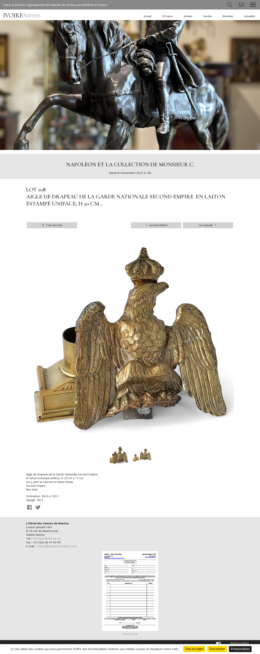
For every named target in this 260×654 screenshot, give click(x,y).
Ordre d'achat (130, 634)
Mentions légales (239, 643)
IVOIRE (22, 15)
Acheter (188, 16)
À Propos (167, 16)
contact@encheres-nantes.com (56, 546)
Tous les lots (54, 225)
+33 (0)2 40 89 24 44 (46, 538)
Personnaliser (240, 649)
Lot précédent (157, 225)
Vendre (207, 16)
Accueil (148, 16)
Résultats (228, 16)
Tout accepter (194, 649)
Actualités (249, 16)
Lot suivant (206, 225)
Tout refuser (217, 649)
